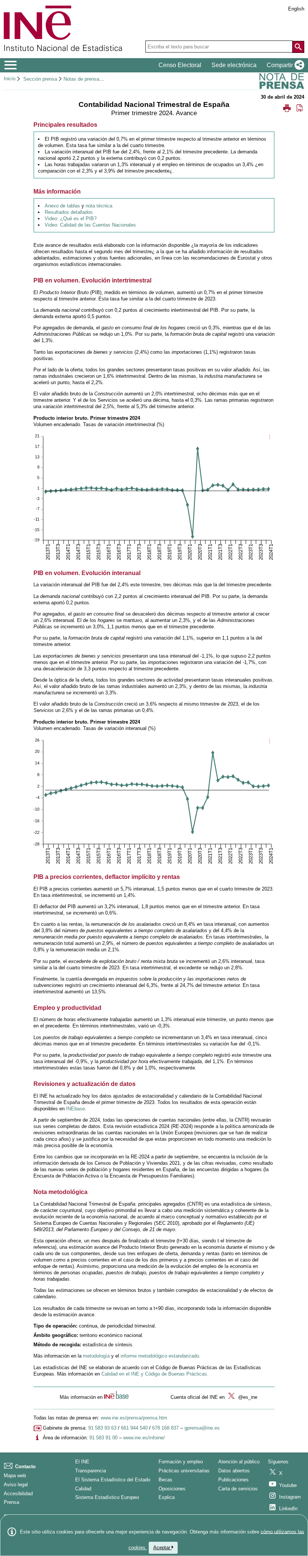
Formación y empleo (181, 1461)
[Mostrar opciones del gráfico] (269, 438)
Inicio (9, 78)
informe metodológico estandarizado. (161, 1356)
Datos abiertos (234, 1470)
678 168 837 (165, 1428)
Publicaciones (233, 1479)
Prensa (11, 1502)
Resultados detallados (69, 212)
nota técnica (99, 206)
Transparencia (90, 1470)
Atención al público (239, 1461)
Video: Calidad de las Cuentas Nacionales (90, 225)
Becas (165, 1479)
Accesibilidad (18, 1493)
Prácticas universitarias (184, 1470)
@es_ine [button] (247, 1397)
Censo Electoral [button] (180, 65)
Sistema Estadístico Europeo (107, 1497)
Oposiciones (172, 1488)
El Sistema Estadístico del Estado (112, 1479)
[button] (284, 65)
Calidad (83, 1488)
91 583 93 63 (102, 1428)
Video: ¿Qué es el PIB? (71, 218)
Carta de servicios (238, 1488)
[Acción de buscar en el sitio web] (298, 47)
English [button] (296, 9)
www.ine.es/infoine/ (144, 1437)
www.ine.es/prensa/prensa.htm (134, 1418)
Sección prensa (40, 79)
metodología (96, 1356)
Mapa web (15, 1475)
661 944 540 (134, 1428)
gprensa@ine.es (202, 1428)
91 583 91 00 (103, 1437)
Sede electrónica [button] (234, 65)
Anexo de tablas (62, 206)
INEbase (75, 1108)
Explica (167, 1497)
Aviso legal (16, 1484)
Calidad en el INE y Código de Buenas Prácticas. (154, 1374)
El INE (82, 1461)
